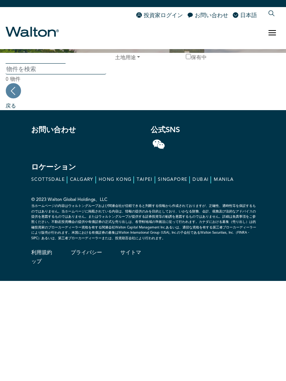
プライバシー (86, 252)
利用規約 (41, 252)
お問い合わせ (211, 16)
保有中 (199, 57)
